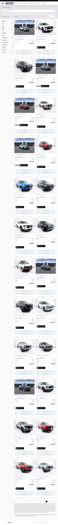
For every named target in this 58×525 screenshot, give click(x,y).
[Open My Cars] (44, 3)
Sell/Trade (28, 3)
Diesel (25, 13)
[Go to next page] (55, 501)
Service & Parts (32, 3)
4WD (29, 13)
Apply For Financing (24, 53)
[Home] (2, 3)
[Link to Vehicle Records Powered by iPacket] (41, 47)
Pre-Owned (21, 3)
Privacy (41, 522)
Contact (33, 522)
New (18, 3)
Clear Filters (16, 16)
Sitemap (45, 522)
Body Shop (35, 3)
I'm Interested (24, 89)
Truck (21, 13)
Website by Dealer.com (10, 522)
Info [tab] (29, 38)
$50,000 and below (50, 13)
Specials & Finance (24, 3)
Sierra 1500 (5, 13)
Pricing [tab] (20, 38)
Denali (17, 13)
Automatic (43, 13)
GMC (11, 16)
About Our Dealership (38, 3)
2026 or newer (11, 13)
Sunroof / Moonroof (36, 13)
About (37, 522)
